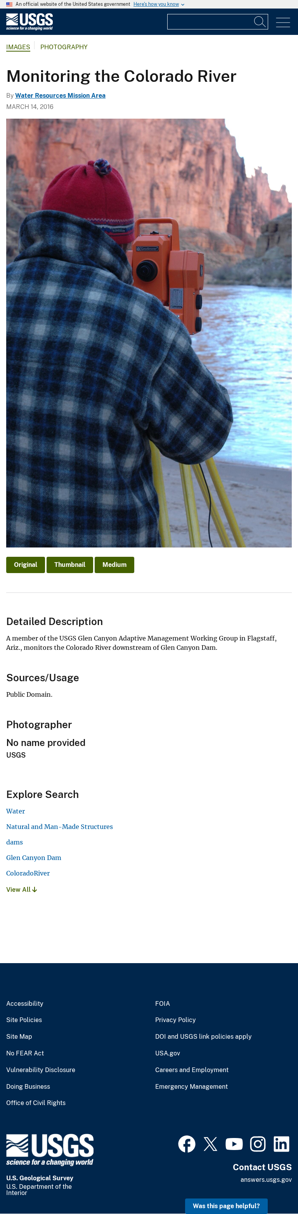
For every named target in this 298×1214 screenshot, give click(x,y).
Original (25, 564)
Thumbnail (69, 564)
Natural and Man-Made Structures (59, 827)
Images (18, 47)
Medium (114, 564)
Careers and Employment (192, 1070)
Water (15, 811)
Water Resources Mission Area (60, 95)
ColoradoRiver (28, 873)
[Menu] (283, 23)
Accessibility (24, 1003)
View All (19, 889)
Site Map (19, 1036)
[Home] (29, 28)
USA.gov (167, 1053)
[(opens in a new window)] (187, 1143)
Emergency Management (191, 1086)
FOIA (162, 1003)
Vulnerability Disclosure (40, 1070)
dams (14, 842)
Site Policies (24, 1020)
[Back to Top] (269, 1185)
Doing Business (28, 1086)
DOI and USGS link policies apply (203, 1036)
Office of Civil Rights (36, 1103)
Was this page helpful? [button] (226, 1206)
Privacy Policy (175, 1020)
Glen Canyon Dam (33, 858)
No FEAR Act (25, 1053)
